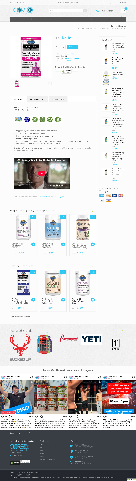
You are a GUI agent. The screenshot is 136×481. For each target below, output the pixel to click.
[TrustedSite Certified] (58, 70)
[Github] (33, 433)
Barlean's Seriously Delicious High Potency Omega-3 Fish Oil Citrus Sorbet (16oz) (118, 92)
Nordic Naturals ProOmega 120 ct (117, 73)
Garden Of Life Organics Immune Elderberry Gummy (79, 246)
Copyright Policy (14, 475)
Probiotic (68, 60)
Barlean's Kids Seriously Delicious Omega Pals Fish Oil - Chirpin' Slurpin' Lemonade (118, 140)
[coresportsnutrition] (3, 377)
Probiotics (76, 58)
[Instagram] (29, 433)
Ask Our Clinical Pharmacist (47, 459)
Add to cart (72, 47)
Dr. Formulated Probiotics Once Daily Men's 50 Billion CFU (20, 301)
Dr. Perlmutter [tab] (58, 99)
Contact (42, 456)
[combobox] (67, 10)
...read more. (111, 477)
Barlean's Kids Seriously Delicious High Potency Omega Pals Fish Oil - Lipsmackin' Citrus (118, 123)
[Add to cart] (33, 244)
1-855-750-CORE (16, 453)
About (41, 450)
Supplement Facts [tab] (37, 99)
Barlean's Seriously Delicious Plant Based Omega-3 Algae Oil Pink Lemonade (118, 173)
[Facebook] (25, 433)
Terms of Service (33, 475)
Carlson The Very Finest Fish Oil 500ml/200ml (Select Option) (117, 61)
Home (112, 26)
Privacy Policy (24, 475)
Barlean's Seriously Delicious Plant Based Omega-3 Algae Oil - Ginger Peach (118, 157)
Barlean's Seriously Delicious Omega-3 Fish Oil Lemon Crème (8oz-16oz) (118, 107)
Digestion (122, 26)
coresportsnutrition (13, 376)
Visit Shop (20, 347)
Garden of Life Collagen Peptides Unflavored (49, 246)
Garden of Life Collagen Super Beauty (18, 246)
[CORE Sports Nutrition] (23, 10)
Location (42, 453)
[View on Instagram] (31, 377)
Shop (41, 447)
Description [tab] (18, 99)
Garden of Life (70, 54)
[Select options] (63, 244)
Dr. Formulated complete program (51, 197)
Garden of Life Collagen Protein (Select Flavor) (48, 301)
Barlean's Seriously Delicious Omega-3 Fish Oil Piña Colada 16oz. (118, 47)
